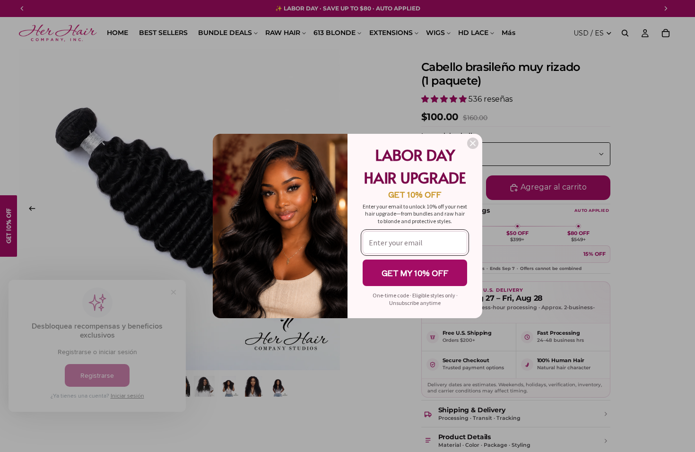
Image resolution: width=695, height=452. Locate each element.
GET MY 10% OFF (415, 272)
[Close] (472, 143)
